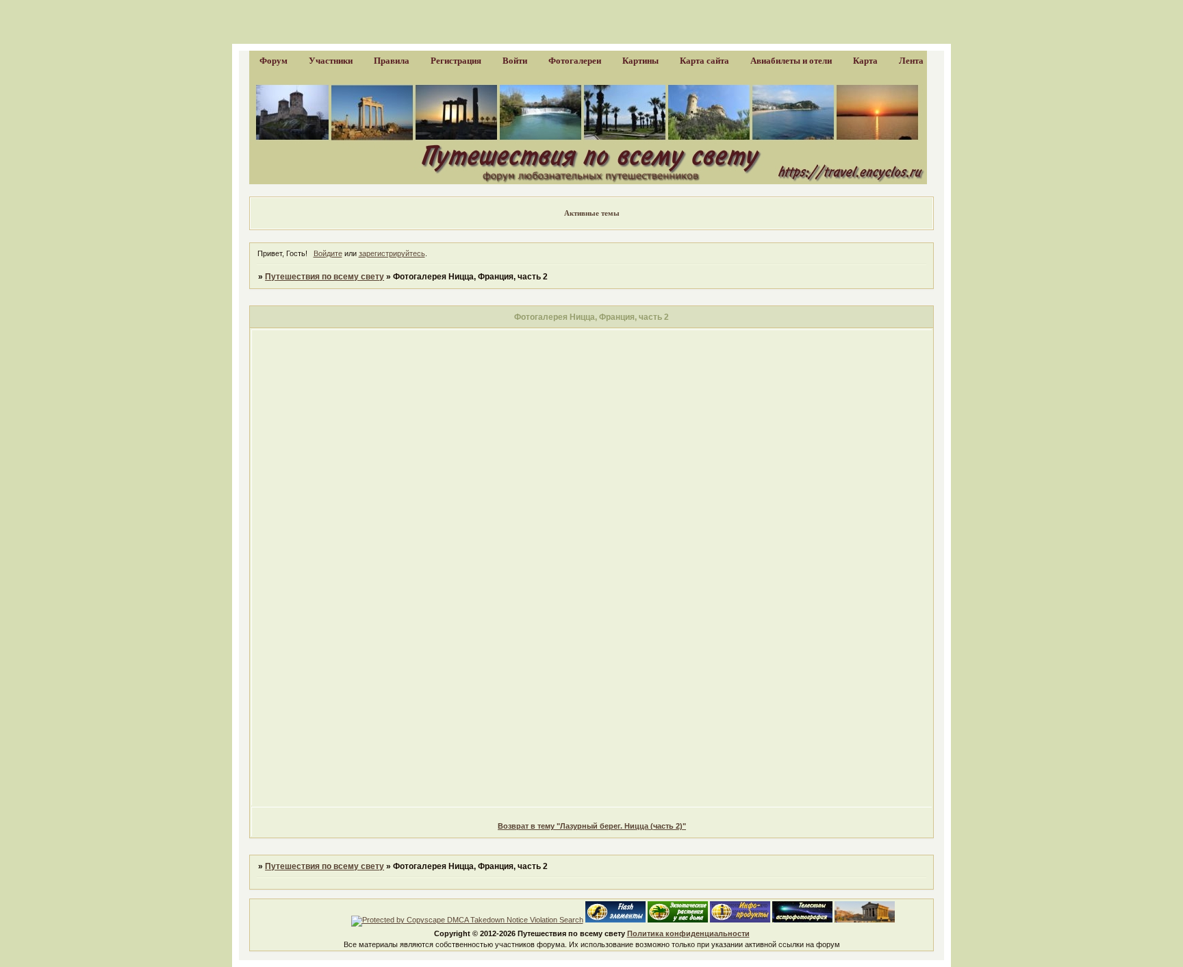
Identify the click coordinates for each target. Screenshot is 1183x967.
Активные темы (592, 213)
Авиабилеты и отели (791, 60)
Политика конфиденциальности (688, 933)
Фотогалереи (574, 60)
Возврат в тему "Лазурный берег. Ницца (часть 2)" (592, 826)
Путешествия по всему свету (324, 276)
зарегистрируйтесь (392, 253)
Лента (911, 60)
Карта (865, 60)
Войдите (328, 253)
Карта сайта (704, 60)
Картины (640, 60)
